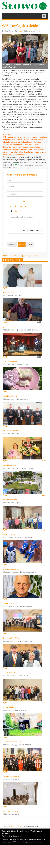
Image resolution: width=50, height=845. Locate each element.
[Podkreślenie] (19, 201)
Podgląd (12, 244)
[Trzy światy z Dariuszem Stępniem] (22, 517)
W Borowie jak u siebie (20, 25)
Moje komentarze (12, 256)
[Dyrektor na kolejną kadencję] (22, 275)
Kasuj (30, 244)
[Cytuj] (10, 206)
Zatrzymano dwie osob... (13, 742)
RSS (38, 256)
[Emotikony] (15, 211)
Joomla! (6, 839)
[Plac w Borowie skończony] (22, 482)
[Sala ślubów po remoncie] (22, 793)
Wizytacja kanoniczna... (12, 776)
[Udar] (24, 201)
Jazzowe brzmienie (10, 361)
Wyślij (21, 244)
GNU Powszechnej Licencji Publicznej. (27, 842)
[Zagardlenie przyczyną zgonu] (22, 551)
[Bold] (10, 201)
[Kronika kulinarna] (22, 379)
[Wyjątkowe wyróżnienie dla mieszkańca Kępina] (22, 413)
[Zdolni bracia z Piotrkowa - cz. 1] (22, 655)
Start (12, 826)
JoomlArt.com (18, 836)
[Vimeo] (25, 206)
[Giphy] (10, 211)
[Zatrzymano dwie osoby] (22, 724)
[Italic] (15, 201)
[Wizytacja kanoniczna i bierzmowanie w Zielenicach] (22, 759)
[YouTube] (20, 206)
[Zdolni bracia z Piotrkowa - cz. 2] (22, 621)
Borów (19, 826)
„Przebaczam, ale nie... (12, 327)
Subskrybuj (28, 256)
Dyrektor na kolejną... (11, 292)
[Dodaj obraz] (15, 206)
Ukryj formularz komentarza (22, 174)
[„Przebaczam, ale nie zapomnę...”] (22, 309)
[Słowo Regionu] (24, 6)
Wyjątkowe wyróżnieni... (13, 430)
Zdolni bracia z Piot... (11, 638)
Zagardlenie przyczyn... (12, 569)
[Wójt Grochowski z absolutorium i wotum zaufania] (22, 448)
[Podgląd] (20, 211)
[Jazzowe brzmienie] (22, 344)
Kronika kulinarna (10, 396)
